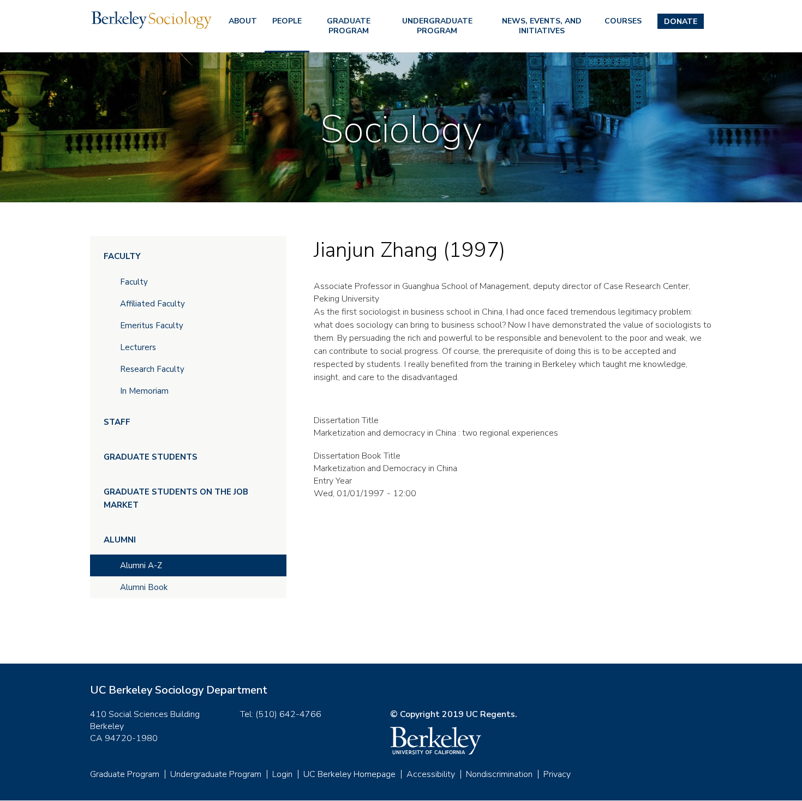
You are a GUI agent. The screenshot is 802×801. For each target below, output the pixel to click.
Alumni (120, 539)
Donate (680, 21)
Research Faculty (152, 369)
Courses (623, 21)
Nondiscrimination (499, 774)
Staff (117, 422)
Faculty (122, 256)
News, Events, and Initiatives (542, 26)
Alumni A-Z (141, 565)
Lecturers (138, 347)
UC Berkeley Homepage (349, 774)
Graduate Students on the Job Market (176, 498)
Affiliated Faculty (152, 303)
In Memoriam (144, 391)
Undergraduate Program (437, 26)
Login (282, 774)
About (243, 21)
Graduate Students (150, 456)
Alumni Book (143, 587)
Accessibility (430, 774)
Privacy (557, 774)
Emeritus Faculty (151, 325)
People (287, 21)
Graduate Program (348, 26)
